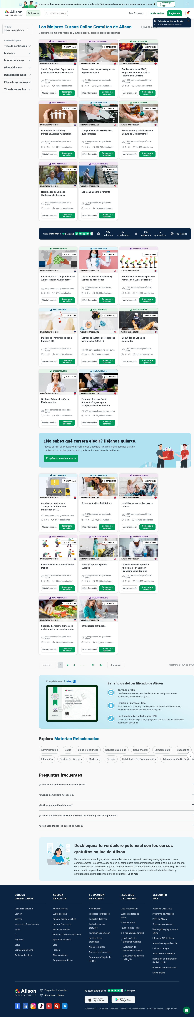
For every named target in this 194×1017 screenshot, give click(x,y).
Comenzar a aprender (67, 93)
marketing (94, 759)
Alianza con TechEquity (163, 953)
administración (49, 749)
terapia (111, 759)
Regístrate (174, 13)
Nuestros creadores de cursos (67, 934)
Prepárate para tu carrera (61, 458)
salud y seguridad (88, 749)
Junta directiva (60, 914)
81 (93, 665)
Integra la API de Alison (163, 938)
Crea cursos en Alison (162, 924)
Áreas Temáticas (97, 947)
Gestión (18, 914)
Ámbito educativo (23, 955)
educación (47, 759)
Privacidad (103, 1009)
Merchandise (158, 972)
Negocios (19, 939)
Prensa (56, 950)
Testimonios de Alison (99, 933)
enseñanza (183, 749)
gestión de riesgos (71, 759)
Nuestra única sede (62, 924)
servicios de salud (115, 749)
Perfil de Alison (159, 919)
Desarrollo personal (24, 908)
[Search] (47, 13)
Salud (17, 945)
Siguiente (115, 665)
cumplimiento (162, 749)
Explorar (32, 13)
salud (68, 749)
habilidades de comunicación (139, 759)
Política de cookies (155, 1009)
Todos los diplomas (98, 919)
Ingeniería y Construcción (27, 924)
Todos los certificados (99, 914)
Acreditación (95, 908)
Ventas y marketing (24, 950)
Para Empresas (136, 13)
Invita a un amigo (160, 948)
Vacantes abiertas (61, 929)
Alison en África (60, 955)
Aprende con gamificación (164, 943)
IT (16, 934)
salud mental (140, 749)
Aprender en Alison (62, 939)
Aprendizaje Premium (99, 952)
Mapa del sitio (171, 1009)
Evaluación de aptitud (133, 933)
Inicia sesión (157, 13)
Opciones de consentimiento (132, 1009)
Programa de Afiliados (163, 914)
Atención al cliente (54, 995)
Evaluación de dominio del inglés (133, 957)
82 (100, 665)
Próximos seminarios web (164, 967)
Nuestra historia (60, 908)
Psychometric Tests (130, 928)
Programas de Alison (63, 960)
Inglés (17, 929)
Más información (49, 93)
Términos (114, 1009)
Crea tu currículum (129, 908)
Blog (55, 945)
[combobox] (16, 29)
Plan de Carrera (128, 922)
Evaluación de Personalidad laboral (132, 949)
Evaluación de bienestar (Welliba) (132, 940)
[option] (49, 749)
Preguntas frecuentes (55, 990)
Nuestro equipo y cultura (64, 919)
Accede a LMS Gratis (162, 908)
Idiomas (18, 919)
